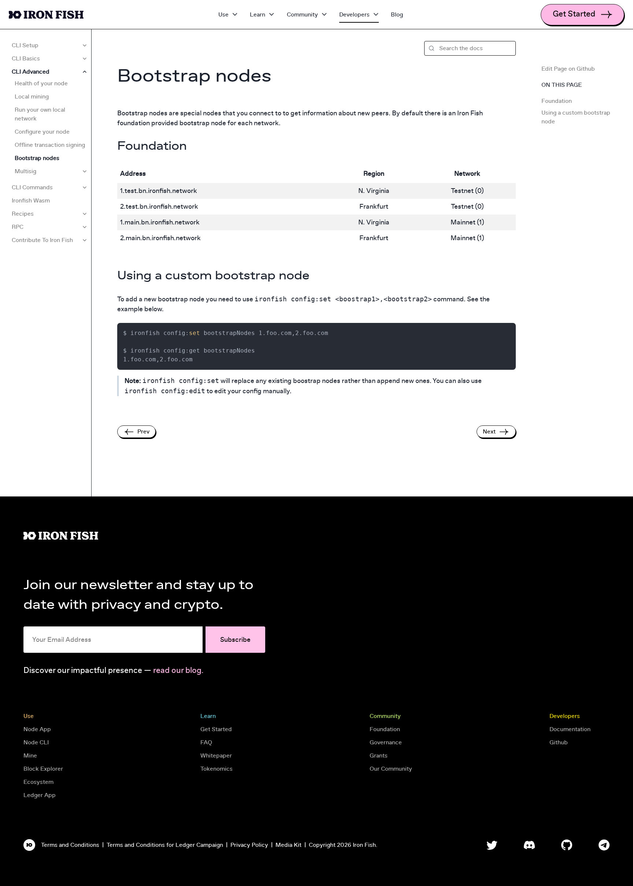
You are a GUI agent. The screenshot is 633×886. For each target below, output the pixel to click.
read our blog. (178, 670)
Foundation (557, 101)
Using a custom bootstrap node (575, 117)
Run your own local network (40, 114)
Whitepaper (216, 755)
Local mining (32, 96)
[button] (470, 48)
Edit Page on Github (568, 68)
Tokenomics (216, 769)
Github (558, 742)
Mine (30, 755)
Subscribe (235, 640)
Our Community (391, 769)
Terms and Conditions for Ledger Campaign (165, 845)
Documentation (570, 729)
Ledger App (39, 795)
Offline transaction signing (50, 145)
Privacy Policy (249, 845)
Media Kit (288, 845)
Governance (386, 742)
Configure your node (42, 131)
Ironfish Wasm (31, 200)
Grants (379, 755)
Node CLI (36, 742)
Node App (37, 729)
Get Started (216, 729)
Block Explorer (43, 769)
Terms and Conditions (70, 845)
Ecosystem (38, 782)
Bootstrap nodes (37, 158)
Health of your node (41, 83)
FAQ (206, 742)
